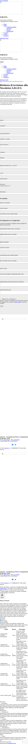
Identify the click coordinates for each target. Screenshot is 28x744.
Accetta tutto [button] (11, 592)
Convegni (5, 32)
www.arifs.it (16, 439)
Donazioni (6, 35)
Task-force (9, 28)
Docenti (8, 30)
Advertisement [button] (3, 726)
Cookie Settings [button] (4, 592)
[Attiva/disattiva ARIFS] (27, 67)
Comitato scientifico (11, 27)
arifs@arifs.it (7, 439)
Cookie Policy (3, 588)
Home (4, 24)
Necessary (4, 620)
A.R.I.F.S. (6, 448)
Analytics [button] (2, 717)
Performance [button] (3, 710)
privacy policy (17, 302)
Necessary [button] (2, 619)
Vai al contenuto (4, 0)
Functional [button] (2, 701)
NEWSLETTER (4, 38)
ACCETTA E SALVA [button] (5, 742)
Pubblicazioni (10, 31)
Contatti (5, 34)
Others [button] (1, 734)
